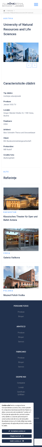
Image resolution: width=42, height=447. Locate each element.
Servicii (21, 342)
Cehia (6, 253)
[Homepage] (4, 11)
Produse (21, 312)
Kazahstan (10, 212)
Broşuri (21, 316)
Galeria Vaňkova (11, 257)
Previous (29, 65)
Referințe (10, 10)
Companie (21, 383)
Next (34, 65)
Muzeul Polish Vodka (14, 295)
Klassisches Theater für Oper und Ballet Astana (20, 218)
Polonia (8, 291)
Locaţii (21, 387)
